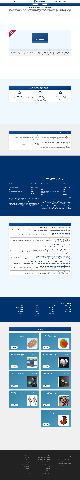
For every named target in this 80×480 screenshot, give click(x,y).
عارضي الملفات (58, 1)
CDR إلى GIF (52, 309)
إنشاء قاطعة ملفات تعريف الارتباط (47, 191)
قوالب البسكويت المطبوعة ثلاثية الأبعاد (64, 461)
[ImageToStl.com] (40, 1)
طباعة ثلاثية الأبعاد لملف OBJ (66, 457)
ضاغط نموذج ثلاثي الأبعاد (45, 462)
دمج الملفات (47, 468)
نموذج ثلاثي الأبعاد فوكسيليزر (45, 464)
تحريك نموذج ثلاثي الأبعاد (67, 466)
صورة (42, 185)
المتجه (10, 185)
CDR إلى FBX (20, 309)
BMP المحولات (58, 191)
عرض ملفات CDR (12, 191)
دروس (27, 459)
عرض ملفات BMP (44, 192)
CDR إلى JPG (52, 311)
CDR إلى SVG (68, 311)
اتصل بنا (27, 468)
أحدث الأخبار (40, 329)
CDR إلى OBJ (20, 311)
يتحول (20, 1)
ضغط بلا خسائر (59, 208)
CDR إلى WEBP (68, 305)
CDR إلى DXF (36, 311)
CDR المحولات (19, 191)
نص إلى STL (47, 466)
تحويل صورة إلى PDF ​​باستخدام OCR (64, 463)
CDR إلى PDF (36, 315)
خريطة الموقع (26, 466)
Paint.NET (43, 194)
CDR (61, 9)
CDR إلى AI (68, 309)
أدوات (64, 1)
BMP (57, 9)
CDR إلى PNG (52, 313)
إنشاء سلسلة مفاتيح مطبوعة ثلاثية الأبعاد (64, 465)
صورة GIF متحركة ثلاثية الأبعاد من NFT (64, 459)
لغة (15, 1)
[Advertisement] (24, 21)
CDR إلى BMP (52, 307)
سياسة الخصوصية (25, 464)
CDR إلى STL (20, 313)
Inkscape (11, 193)
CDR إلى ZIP (36, 307)
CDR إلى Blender (19, 307)
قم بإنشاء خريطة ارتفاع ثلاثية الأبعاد (44, 459)
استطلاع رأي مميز (25, 462)
